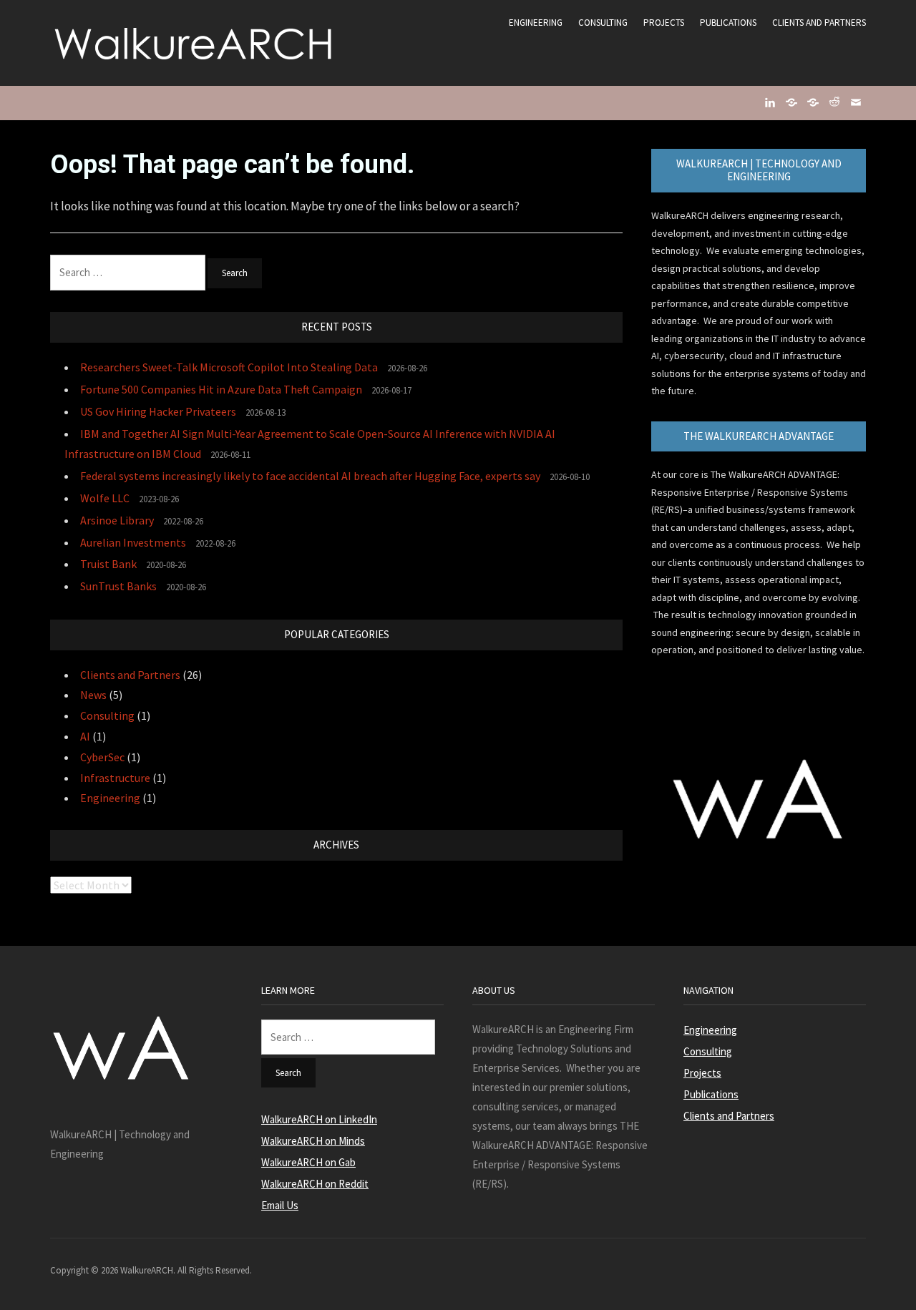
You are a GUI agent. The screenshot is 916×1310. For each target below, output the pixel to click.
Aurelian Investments (133, 542)
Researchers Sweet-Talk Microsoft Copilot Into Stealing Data (229, 367)
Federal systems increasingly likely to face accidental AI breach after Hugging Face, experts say (310, 476)
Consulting (603, 22)
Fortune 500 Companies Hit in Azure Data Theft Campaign (221, 389)
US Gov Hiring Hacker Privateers (158, 411)
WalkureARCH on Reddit (315, 1184)
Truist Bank (108, 564)
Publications (728, 22)
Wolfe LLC (105, 498)
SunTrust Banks (118, 586)
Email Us (279, 1205)
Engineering (535, 22)
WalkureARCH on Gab (308, 1162)
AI (85, 736)
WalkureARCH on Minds (313, 1141)
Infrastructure (115, 778)
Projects (663, 22)
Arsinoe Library (117, 520)
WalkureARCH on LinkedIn (319, 1119)
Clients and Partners (819, 22)
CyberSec (102, 757)
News (93, 695)
